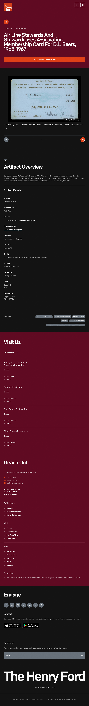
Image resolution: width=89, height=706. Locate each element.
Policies (25, 699)
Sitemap (60, 699)
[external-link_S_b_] (44, 480)
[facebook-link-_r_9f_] (6, 605)
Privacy (51, 699)
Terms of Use (71, 699)
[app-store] (12, 625)
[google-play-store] (30, 625)
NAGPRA (16, 699)
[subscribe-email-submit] (81, 655)
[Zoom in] (66, 119)
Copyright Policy (38, 699)
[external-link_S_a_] (44, 478)
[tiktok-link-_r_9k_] (35, 605)
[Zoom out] (71, 119)
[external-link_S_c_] (44, 483)
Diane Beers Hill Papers (13, 230)
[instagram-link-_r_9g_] (12, 605)
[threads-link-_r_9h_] (18, 605)
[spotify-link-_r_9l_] (41, 605)
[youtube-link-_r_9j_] (29, 605)
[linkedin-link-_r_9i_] (23, 605)
